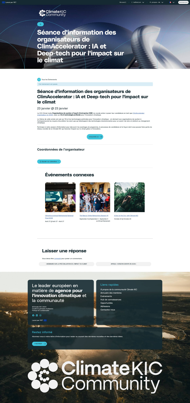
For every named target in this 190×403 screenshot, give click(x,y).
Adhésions (105, 306)
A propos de (155, 2)
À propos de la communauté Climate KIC (119, 290)
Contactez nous (108, 310)
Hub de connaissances (111, 300)
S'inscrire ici (94, 137)
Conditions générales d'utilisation (42, 308)
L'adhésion (136, 2)
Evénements (106, 296)
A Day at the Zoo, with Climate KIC (126, 215)
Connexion (183, 2)
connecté (57, 258)
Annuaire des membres (111, 293)
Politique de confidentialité (40, 310)
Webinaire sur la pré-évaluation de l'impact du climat (66, 264)
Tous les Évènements (49, 79)
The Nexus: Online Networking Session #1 (94, 215)
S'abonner (38, 344)
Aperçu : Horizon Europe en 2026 (123, 264)
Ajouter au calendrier (49, 161)
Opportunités (107, 303)
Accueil (123, 2)
